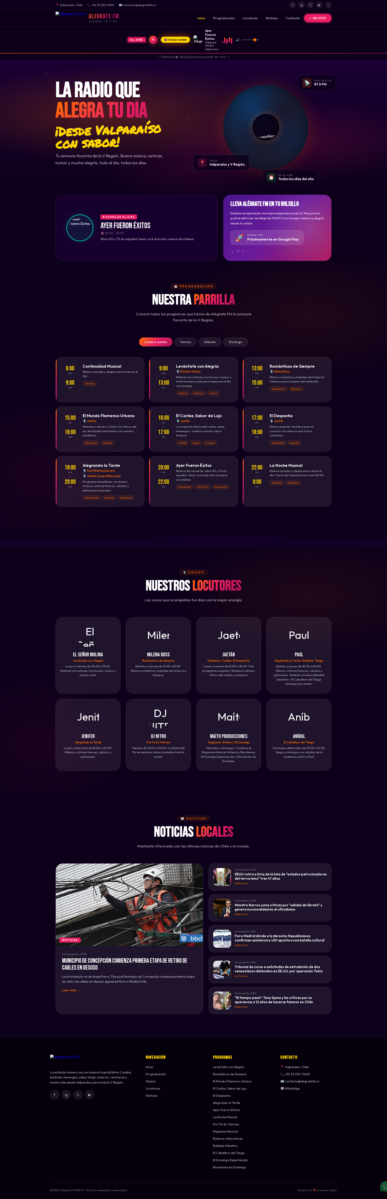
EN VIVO (319, 18)
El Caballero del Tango (229, 1153)
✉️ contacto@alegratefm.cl (299, 1081)
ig (301, 5)
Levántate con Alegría (228, 1067)
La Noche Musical (225, 1117)
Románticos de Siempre (229, 1074)
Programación (224, 18)
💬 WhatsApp (290, 1088)
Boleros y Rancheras (228, 1139)
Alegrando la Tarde (226, 1103)
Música (150, 1081)
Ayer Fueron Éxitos (226, 1110)
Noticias (272, 18)
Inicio (201, 18)
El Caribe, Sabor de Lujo (230, 1088)
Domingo (235, 342)
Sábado (210, 342)
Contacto (293, 18)
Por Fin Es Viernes (226, 1124)
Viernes (185, 342)
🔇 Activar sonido (175, 39)
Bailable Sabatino (225, 1146)
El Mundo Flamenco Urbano (232, 1081)
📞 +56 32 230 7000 (295, 1074)
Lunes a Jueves (156, 342)
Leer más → (71, 990)
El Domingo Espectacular (230, 1160)
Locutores (250, 18)
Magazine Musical (225, 1131)
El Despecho (222, 1096)
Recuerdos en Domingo (229, 1167)
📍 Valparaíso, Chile (294, 1067)
